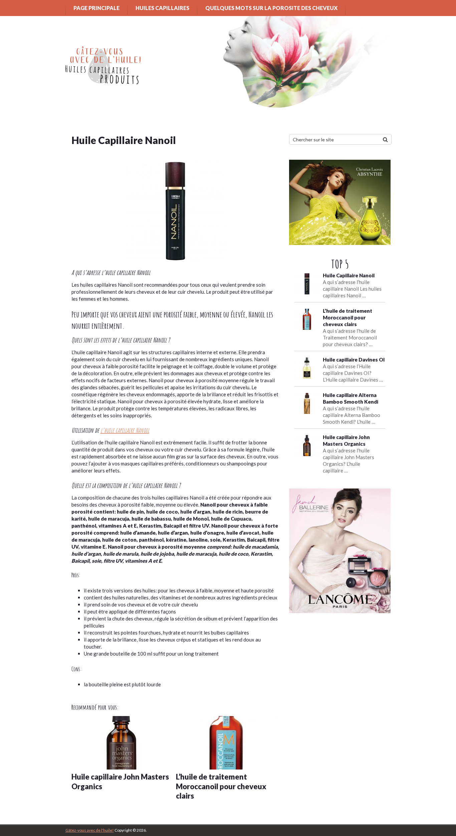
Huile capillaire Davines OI (354, 360)
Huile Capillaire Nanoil (349, 275)
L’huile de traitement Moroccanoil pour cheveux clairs (221, 786)
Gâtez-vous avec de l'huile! (89, 830)
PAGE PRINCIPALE (96, 8)
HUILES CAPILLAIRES (162, 8)
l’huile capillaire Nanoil (124, 430)
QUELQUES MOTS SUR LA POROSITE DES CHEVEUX (271, 8)
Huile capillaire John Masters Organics (120, 781)
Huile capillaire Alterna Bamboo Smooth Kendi (350, 398)
